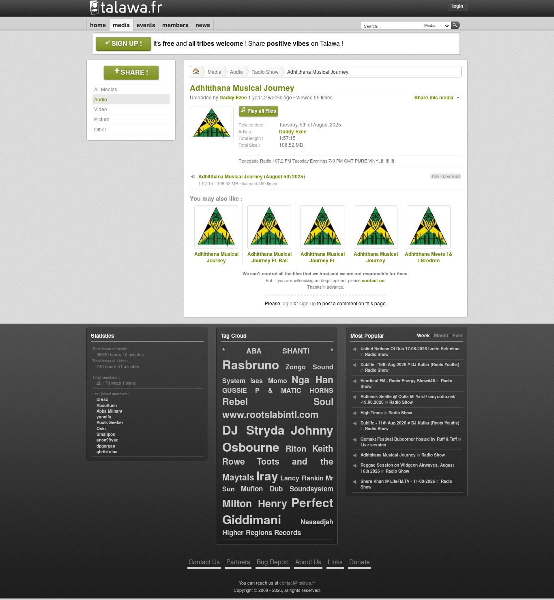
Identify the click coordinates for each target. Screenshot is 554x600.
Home (98, 25)
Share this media (433, 97)
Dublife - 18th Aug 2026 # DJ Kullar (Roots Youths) (410, 364)
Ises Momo (268, 380)
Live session (373, 445)
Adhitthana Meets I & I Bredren (429, 257)
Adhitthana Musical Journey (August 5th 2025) (251, 176)
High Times (372, 413)
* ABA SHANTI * (277, 350)
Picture (102, 119)
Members (175, 25)
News (202, 25)
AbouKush (107, 405)
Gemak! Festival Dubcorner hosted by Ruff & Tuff (409, 439)
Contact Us (204, 561)
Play (435, 176)
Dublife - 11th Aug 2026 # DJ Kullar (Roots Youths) (410, 423)
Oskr (101, 428)
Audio (100, 99)
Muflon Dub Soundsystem (287, 488)
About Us (308, 561)
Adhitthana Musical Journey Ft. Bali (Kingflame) (269, 261)
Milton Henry (254, 503)
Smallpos (106, 434)
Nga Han (312, 379)
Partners (238, 561)
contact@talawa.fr (297, 582)
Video (100, 108)
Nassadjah (317, 521)
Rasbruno (250, 364)
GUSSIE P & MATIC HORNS (277, 390)
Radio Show (265, 71)
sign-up (307, 303)
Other (100, 129)
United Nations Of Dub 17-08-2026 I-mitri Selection (410, 348)
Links (335, 561)
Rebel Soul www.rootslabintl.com (277, 407)
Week (423, 335)
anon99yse (107, 440)
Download (451, 176)
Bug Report (273, 561)
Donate (359, 561)
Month (441, 335)
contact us (373, 280)
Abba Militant (109, 411)
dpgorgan (106, 446)
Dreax (102, 399)
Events (146, 25)
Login (457, 5)
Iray (267, 475)
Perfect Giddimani (277, 510)
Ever (457, 335)
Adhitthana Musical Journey (216, 257)
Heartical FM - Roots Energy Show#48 (398, 381)
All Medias (105, 89)
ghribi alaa (107, 451)
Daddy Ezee (233, 97)
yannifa (104, 417)
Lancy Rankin (302, 477)
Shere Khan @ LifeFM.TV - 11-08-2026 (398, 481)
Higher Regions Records (261, 532)
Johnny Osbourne (277, 438)
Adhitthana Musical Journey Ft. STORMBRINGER (323, 261)
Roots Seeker (110, 422)
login (286, 303)
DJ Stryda (253, 429)
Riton (296, 448)
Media (121, 25)
